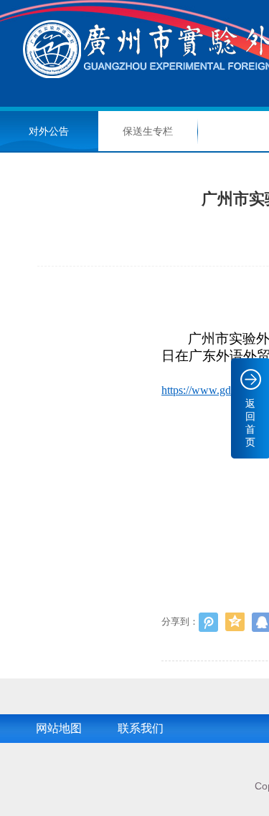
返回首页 (250, 423)
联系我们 (141, 728)
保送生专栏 (148, 131)
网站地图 (59, 728)
